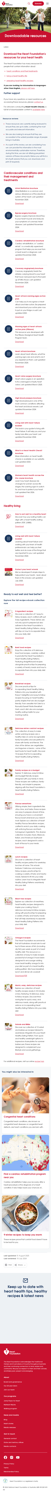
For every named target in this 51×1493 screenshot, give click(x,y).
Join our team (9, 1390)
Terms (6, 1468)
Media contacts (10, 1446)
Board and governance (13, 1382)
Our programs (10, 1396)
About (6, 1377)
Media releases (10, 1427)
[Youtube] (17, 1457)
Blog (5, 1420)
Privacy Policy (9, 1464)
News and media (11, 1415)
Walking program (10, 1409)
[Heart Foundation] (25, 1352)
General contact (10, 1438)
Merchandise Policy (11, 1472)
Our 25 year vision (10, 1386)
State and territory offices (13, 1442)
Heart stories (8, 1424)
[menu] (47, 3)
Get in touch (9, 1434)
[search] (29, 3)
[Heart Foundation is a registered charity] (6, 1481)
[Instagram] (11, 1457)
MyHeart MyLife (10, 1405)
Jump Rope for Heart (12, 1401)
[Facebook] (5, 1457)
